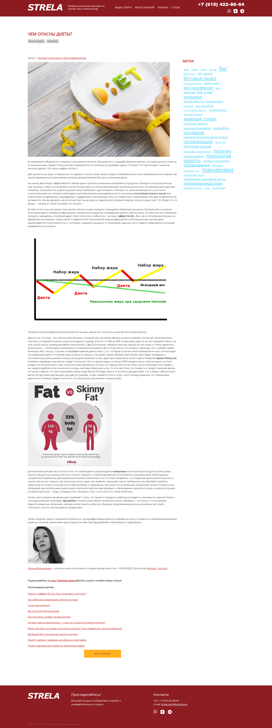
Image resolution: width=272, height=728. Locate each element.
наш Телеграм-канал (63, 580)
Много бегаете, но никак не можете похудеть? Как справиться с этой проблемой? (75, 628)
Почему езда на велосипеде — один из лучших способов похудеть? (66, 622)
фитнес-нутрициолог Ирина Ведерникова (62, 58)
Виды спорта (123, 7)
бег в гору (189, 74)
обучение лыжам (197, 146)
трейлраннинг (191, 171)
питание (53, 41)
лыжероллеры (218, 110)
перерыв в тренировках (197, 151)
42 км (212, 69)
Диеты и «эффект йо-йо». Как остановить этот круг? (57, 593)
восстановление (198, 87)
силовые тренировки (216, 161)
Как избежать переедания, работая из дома (53, 599)
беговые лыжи (200, 78)
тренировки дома (194, 175)
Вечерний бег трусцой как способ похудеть (53, 634)
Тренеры (162, 7)
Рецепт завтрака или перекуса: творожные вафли (56, 645)
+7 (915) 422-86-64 (221, 4)
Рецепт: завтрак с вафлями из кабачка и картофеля (57, 640)
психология (218, 155)
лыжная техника (193, 114)
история (188, 106)
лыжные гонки (200, 118)
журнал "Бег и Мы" (199, 92)
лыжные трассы (196, 123)
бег (223, 68)
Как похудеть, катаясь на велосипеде (49, 616)
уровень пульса (193, 187)
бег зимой (205, 74)
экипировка (219, 187)
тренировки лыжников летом (205, 179)
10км (194, 69)
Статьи (175, 7)
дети (217, 88)
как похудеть (37, 41)
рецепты (192, 160)
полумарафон (194, 156)
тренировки (217, 169)
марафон (221, 127)
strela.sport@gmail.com (174, 704)
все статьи (102, 653)
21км (203, 69)
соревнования (196, 164)
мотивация (194, 132)
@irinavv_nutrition (157, 568)
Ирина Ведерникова (39, 568)
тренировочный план (203, 183)
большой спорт (193, 83)
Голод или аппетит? (39, 605)
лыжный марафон (197, 128)
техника (217, 165)
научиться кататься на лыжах (206, 137)
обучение (220, 142)
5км (186, 69)
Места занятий (145, 7)
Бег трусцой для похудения (43, 611)
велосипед (211, 83)
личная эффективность (195, 110)
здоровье (193, 96)
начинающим (198, 141)
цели (207, 188)
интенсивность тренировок (203, 101)
